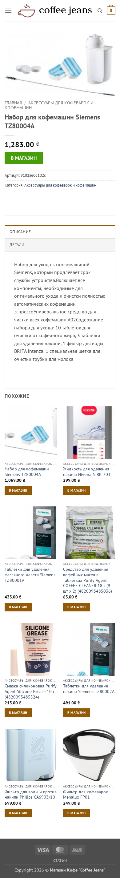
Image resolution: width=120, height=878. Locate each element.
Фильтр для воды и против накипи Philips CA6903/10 (31, 794)
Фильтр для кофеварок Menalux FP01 (85, 794)
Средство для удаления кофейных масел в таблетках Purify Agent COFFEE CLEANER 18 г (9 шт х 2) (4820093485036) (87, 580)
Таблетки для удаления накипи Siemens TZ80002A (88, 688)
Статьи (60, 860)
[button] (8, 10)
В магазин (24, 158)
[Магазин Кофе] (55, 11)
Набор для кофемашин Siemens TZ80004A (27, 471)
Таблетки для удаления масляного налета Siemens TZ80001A (30, 575)
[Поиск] (100, 11)
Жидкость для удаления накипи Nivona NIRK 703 (86, 471)
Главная (13, 103)
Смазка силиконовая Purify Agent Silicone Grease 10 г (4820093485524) (31, 691)
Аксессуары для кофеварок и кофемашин (49, 105)
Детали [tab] (17, 244)
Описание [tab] (20, 231)
